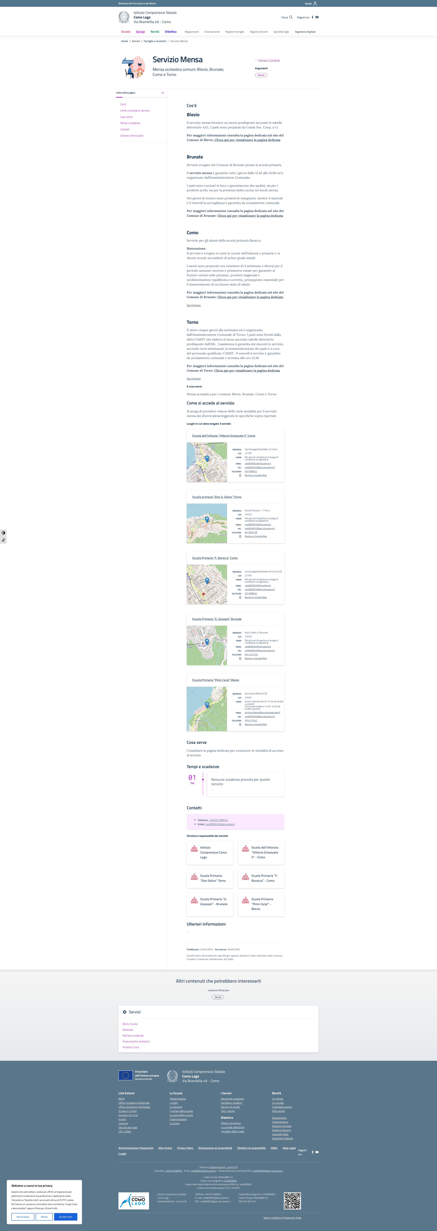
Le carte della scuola (181, 1115)
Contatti (125, 129)
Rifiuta (44, 1217)
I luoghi (174, 1103)
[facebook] (312, 17)
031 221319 (251, 654)
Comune (123, 1123)
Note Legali (289, 1148)
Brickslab (128, 1030)
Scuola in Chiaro (127, 1111)
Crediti (122, 1154)
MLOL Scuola (130, 1024)
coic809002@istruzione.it (258, 463)
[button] (141, 93)
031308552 (251, 471)
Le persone (176, 1107)
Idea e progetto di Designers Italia (282, 1218)
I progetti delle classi (232, 1131)
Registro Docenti (259, 32)
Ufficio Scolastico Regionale (134, 1103)
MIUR (121, 1099)
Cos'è (123, 104)
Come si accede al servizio (134, 110)
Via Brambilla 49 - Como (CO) (223, 1167)
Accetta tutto (65, 1217)
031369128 (251, 532)
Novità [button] (155, 31)
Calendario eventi (282, 1107)
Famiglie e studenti (231, 1103)
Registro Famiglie (234, 32)
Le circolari (278, 1103)
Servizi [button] (140, 31)
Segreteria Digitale (305, 32)
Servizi (261, 75)
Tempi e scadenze (130, 123)
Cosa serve (126, 117)
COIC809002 (230, 1180)
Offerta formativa (231, 1123)
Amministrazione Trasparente (135, 1148)
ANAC (274, 1148)
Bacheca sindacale (133, 1035)
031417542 (251, 720)
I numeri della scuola (181, 1111)
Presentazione (178, 1099)
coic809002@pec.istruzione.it (260, 467)
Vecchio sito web (127, 1127)
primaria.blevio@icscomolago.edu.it (262, 712)
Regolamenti (192, 32)
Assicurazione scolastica (136, 1041)
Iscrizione (194, 305)
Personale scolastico (232, 1099)
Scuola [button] (125, 31)
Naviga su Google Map (256, 475)
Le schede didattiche (232, 1127)
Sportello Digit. (281, 32)
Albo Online (165, 1148)
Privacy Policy (185, 1148)
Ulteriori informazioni (132, 136)
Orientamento (212, 32)
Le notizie (277, 1099)
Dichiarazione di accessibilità (215, 1148)
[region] (44, 1202)
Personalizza (23, 1217)
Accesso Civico (131, 1047)
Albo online (278, 1111)
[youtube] (317, 17)
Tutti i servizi (228, 1111)
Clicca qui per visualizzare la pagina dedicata (247, 140)
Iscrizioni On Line (128, 1115)
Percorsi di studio (230, 1107)
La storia (174, 1123)
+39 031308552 (218, 820)
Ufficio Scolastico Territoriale (134, 1107)
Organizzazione (178, 1119)
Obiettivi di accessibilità (251, 1148)
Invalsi (122, 1119)
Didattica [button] (171, 31)
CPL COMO (124, 1131)
